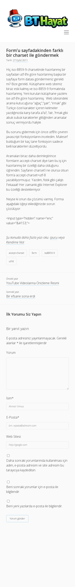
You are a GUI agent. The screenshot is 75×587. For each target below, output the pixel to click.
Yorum (11, 352)
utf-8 (11, 261)
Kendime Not (15, 242)
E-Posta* (12, 417)
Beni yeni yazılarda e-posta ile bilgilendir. (34, 506)
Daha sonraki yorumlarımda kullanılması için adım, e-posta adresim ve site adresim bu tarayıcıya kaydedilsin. (36, 465)
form (34, 253)
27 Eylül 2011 (20, 60)
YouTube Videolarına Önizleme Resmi (32, 283)
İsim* (10, 398)
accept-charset (16, 253)
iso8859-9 (49, 253)
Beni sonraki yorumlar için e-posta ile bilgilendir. (32, 489)
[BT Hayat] (37, 28)
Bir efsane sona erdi (20, 296)
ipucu (54, 237)
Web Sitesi (13, 436)
